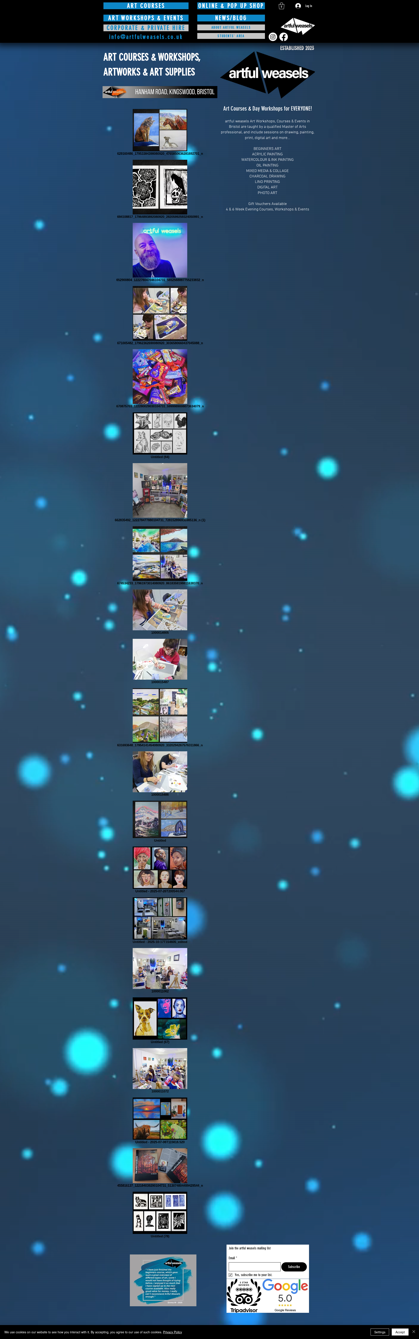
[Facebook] (283, 37)
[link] (281, 5)
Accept (400, 1332)
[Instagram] (273, 37)
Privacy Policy (172, 1332)
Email (233, 1258)
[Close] (413, 1332)
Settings (379, 1332)
